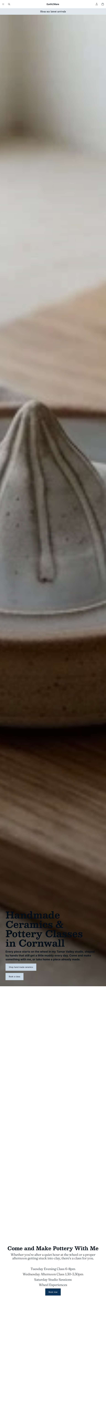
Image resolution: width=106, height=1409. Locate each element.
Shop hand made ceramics (21, 967)
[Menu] (3, 4)
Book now (53, 1292)
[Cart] (103, 4)
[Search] (9, 4)
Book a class (14, 976)
